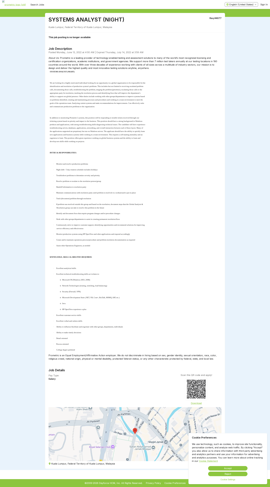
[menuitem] (14, 4)
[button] (135, 434)
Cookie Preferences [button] (175, 483)
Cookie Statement (208, 461)
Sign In (264, 4)
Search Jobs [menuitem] (37, 4)
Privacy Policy (153, 483)
